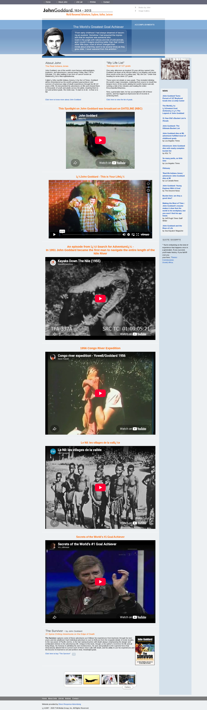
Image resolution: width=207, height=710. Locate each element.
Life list (61, 698)
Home (44, 698)
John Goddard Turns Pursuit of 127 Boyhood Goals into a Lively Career (173, 98)
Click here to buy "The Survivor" (58, 654)
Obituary (166, 168)
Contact (75, 698)
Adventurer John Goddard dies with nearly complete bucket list (174, 148)
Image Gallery (144, 11)
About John (52, 698)
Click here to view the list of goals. (119, 100)
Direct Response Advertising (70, 704)
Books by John (144, 7)
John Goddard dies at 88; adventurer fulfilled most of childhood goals (174, 135)
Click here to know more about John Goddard (63, 100)
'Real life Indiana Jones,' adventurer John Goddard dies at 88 (174, 175)
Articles (68, 698)
